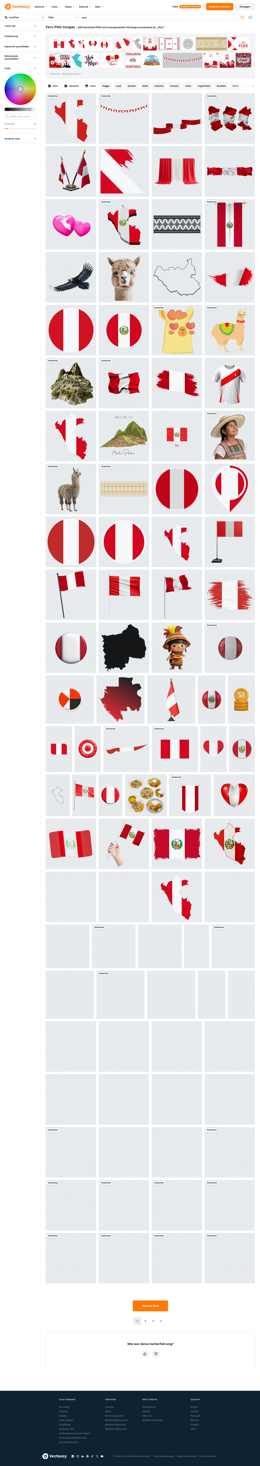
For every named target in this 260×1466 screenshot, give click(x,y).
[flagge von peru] (177, 1205)
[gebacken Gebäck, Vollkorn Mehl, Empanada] (124, 1152)
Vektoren (39, 6)
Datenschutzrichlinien (187, 1456)
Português (195, 1415)
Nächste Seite (150, 1306)
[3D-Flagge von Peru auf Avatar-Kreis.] (177, 489)
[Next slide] (250, 86)
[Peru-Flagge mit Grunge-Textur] (177, 383)
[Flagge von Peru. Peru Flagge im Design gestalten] (124, 542)
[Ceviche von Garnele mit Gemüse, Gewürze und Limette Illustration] (230, 1046)
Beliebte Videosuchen (116, 1428)
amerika (159, 85)
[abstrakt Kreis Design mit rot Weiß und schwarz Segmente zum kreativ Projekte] (70, 699)
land (118, 85)
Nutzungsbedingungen (163, 1456)
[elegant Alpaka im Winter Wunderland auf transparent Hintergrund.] (124, 277)
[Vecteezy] (17, 7)
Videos (68, 6)
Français (194, 1424)
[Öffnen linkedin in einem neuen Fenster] (82, 1456)
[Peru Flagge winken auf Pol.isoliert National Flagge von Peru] (177, 595)
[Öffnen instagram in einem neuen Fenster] (77, 1456)
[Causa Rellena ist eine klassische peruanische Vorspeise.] (177, 1152)
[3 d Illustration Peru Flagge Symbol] (230, 542)
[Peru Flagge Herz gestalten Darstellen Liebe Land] (213, 749)
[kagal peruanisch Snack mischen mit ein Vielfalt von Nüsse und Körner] (70, 995)
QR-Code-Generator (69, 1442)
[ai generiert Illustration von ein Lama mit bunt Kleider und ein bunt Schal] (71, 1046)
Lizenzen (109, 1406)
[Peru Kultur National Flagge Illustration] (67, 946)
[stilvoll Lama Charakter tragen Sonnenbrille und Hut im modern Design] (230, 1152)
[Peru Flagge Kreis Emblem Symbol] (242, 749)
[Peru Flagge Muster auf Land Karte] (71, 436)
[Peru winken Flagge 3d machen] (230, 1205)
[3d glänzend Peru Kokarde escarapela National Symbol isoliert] (88, 749)
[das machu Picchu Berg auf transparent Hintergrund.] (71, 383)
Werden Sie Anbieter (152, 1420)
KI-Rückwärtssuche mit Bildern (74, 1433)
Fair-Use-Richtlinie (207, 1456)
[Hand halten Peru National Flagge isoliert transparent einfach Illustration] (230, 1258)
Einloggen (245, 6)
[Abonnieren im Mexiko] (124, 647)
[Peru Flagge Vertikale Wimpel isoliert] (230, 224)
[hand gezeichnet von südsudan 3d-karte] (177, 277)
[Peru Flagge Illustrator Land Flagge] (124, 844)
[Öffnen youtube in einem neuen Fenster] (102, 1456)
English (194, 1406)
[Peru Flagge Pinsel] (124, 171)
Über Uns (147, 1415)
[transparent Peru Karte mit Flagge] (230, 844)
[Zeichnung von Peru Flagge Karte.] (71, 118)
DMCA (108, 1411)
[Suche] (242, 17)
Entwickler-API (66, 1428)
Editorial (83, 6)
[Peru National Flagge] (177, 1258)
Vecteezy (63, 1411)
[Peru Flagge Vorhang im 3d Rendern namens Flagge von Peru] (177, 171)
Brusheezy (64, 1406)
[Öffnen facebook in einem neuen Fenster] (73, 1456)
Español (194, 1411)
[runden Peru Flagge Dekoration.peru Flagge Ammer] (124, 118)
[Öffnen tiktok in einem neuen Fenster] (92, 1456)
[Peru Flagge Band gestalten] (126, 749)
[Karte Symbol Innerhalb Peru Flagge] (230, 489)
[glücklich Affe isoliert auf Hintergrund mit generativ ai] (177, 1046)
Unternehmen (66, 1420)
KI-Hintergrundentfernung (72, 1437)
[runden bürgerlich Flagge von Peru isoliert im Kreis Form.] (71, 330)
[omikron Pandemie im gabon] (120, 699)
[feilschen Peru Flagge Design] (124, 1258)
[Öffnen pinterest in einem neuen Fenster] (87, 1456)
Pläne (175, 6)
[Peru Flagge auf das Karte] (177, 897)
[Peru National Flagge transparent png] (175, 749)
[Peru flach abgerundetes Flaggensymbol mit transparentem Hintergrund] (71, 1205)
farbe (188, 85)
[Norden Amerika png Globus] (124, 1046)
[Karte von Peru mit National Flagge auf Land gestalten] (124, 224)
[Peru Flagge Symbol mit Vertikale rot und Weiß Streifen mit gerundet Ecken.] (59, 749)
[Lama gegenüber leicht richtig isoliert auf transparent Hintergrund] (71, 489)
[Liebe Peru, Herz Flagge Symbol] (234, 795)
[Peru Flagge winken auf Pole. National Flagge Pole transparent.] (71, 595)
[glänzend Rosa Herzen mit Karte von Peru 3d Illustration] (71, 224)
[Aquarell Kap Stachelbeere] (71, 1099)
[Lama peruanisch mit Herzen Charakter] (177, 330)
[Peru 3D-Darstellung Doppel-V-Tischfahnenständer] (71, 171)
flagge (105, 85)
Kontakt (146, 1411)
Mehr (98, 6)
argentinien (204, 85)
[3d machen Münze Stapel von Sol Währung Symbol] (241, 699)
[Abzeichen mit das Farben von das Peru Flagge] (114, 946)
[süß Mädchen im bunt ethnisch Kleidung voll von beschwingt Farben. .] (124, 1205)
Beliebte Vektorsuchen (116, 1420)
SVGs (55, 85)
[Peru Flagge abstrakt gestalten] (230, 595)
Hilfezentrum (149, 1406)
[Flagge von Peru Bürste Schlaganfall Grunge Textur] (177, 844)
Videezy (63, 1415)
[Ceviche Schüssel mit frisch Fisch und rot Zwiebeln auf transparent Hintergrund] (211, 995)
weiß (145, 85)
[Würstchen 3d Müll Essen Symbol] (177, 1099)
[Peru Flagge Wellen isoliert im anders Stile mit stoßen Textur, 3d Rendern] (230, 118)
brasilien (221, 85)
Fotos (55, 6)
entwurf (174, 85)
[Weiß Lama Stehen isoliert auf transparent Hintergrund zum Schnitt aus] (196, 946)
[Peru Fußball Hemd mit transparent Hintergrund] (230, 383)
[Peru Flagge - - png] (177, 542)
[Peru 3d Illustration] (71, 844)
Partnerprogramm (114, 1415)
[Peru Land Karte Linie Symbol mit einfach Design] (58, 795)
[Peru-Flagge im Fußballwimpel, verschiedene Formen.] (190, 795)
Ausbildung (65, 1424)
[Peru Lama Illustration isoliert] (230, 330)
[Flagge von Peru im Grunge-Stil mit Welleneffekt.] (230, 277)
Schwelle (10, 123)
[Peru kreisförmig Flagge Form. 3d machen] (71, 647)
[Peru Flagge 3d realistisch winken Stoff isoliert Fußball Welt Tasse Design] (84, 795)
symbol (132, 85)
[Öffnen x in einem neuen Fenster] (97, 1456)
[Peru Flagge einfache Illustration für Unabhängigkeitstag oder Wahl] (124, 330)
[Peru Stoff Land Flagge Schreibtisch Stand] (171, 699)
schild (236, 85)
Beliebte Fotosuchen (115, 1424)
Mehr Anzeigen (243, 60)
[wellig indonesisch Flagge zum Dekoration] (71, 1258)
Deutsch (194, 1420)
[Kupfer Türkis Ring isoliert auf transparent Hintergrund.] (171, 995)
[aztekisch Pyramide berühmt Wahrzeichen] (230, 1099)
